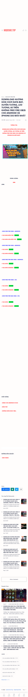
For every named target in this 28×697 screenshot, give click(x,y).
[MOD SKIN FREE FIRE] (14, 604)
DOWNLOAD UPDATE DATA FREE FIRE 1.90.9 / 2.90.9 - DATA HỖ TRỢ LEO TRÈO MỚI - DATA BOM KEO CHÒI (14, 647)
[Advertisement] (14, 14)
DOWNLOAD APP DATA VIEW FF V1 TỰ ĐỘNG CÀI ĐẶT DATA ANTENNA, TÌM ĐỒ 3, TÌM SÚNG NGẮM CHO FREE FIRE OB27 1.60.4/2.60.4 (11, 501)
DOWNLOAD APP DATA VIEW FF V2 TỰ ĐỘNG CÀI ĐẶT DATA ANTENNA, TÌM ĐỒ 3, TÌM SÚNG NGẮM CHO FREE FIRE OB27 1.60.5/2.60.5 (11, 513)
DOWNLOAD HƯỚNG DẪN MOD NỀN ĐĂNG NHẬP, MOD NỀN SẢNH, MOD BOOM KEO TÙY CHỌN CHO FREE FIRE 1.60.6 (11, 538)
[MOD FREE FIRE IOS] (13, 626)
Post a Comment (14, 579)
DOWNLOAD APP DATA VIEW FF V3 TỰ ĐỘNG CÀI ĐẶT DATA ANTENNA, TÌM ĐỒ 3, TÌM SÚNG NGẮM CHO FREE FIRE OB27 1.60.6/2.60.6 (11, 563)
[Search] (26, 30)
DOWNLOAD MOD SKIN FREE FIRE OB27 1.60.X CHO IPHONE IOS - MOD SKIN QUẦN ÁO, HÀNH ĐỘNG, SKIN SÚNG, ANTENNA (14, 629)
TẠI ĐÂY (16, 235)
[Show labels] (5, 680)
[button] (23, 30)
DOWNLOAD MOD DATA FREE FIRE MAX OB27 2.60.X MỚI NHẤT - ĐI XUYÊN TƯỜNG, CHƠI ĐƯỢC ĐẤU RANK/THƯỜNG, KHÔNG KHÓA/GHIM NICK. (11, 526)
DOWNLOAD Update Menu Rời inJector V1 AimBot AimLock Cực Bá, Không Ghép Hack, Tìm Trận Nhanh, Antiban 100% (14, 620)
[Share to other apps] (21, 489)
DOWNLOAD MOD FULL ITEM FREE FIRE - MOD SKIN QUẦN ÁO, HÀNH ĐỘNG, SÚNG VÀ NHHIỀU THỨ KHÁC (14, 607)
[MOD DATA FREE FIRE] (13, 617)
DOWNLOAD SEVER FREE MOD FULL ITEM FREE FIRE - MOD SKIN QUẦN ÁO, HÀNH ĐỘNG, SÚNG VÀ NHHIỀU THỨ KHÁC (14, 638)
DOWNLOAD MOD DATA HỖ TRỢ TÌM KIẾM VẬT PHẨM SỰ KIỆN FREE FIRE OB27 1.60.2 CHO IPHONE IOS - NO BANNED (11, 551)
